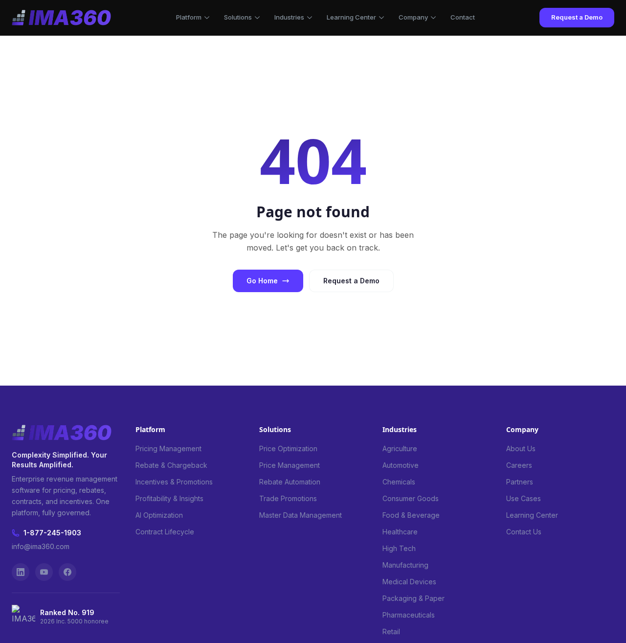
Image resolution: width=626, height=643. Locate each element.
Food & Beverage (411, 515)
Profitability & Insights (169, 498)
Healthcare (400, 532)
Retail (391, 631)
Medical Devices (409, 581)
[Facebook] (67, 572)
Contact (462, 17)
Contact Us (523, 532)
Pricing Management (168, 448)
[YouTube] (44, 572)
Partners (519, 482)
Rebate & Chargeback (171, 465)
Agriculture (399, 448)
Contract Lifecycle (164, 532)
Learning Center (351, 17)
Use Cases (523, 498)
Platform (188, 17)
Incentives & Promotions (174, 482)
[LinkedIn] (20, 572)
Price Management (289, 465)
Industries (289, 17)
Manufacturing (405, 565)
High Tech (399, 548)
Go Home (262, 280)
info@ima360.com (40, 546)
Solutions (238, 17)
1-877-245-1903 (52, 532)
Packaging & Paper (413, 598)
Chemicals (398, 482)
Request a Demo (577, 17)
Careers (519, 465)
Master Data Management (300, 515)
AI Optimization (159, 515)
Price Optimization (288, 448)
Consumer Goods (410, 498)
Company (413, 17)
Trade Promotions (288, 498)
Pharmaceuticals (408, 615)
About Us (521, 448)
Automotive (400, 465)
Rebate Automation (289, 482)
